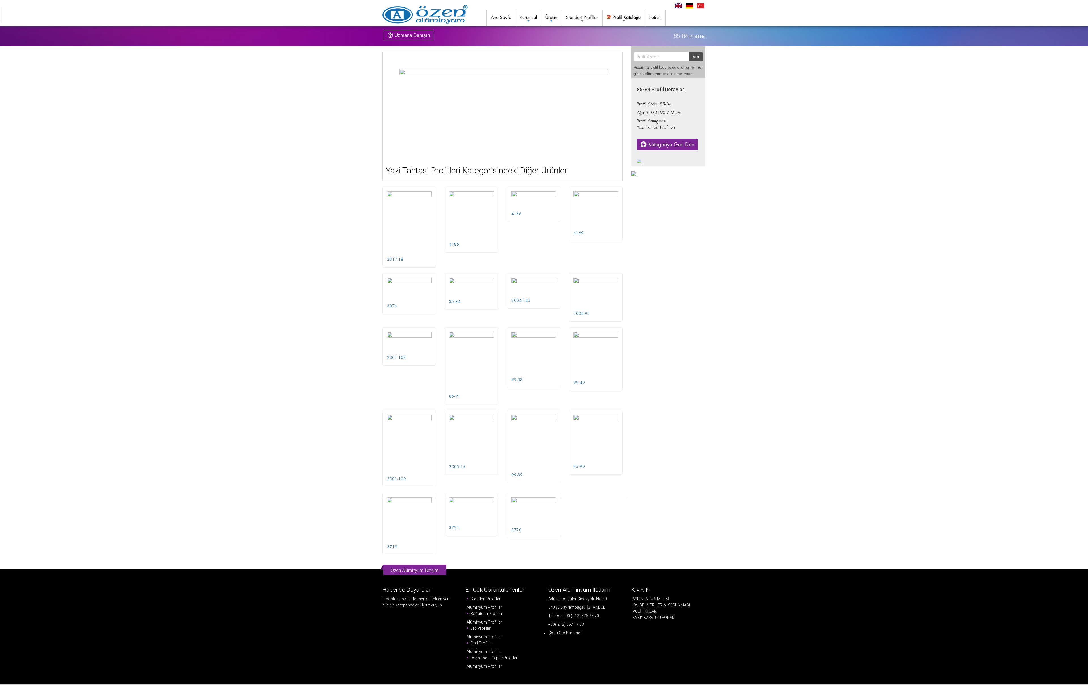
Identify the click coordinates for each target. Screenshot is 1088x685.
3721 (454, 527)
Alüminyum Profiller (484, 607)
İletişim (655, 17)
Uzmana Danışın (411, 35)
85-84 (454, 301)
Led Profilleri (480, 628)
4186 (516, 213)
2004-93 (581, 313)
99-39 (517, 475)
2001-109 (396, 479)
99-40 (579, 382)
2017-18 (395, 259)
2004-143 (520, 300)
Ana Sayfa (501, 17)
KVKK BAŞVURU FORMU (653, 617)
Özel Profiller (481, 643)
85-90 (579, 466)
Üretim (551, 17)
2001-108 (396, 357)
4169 (578, 233)
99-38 (517, 379)
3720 (516, 530)
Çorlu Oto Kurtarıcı (564, 633)
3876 (392, 306)
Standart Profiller (582, 17)
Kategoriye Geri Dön (670, 144)
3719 (392, 547)
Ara (695, 56)
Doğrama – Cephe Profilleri (493, 658)
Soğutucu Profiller (486, 613)
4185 (454, 244)
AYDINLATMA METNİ (650, 599)
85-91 (454, 396)
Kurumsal (528, 17)
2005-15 (457, 466)
